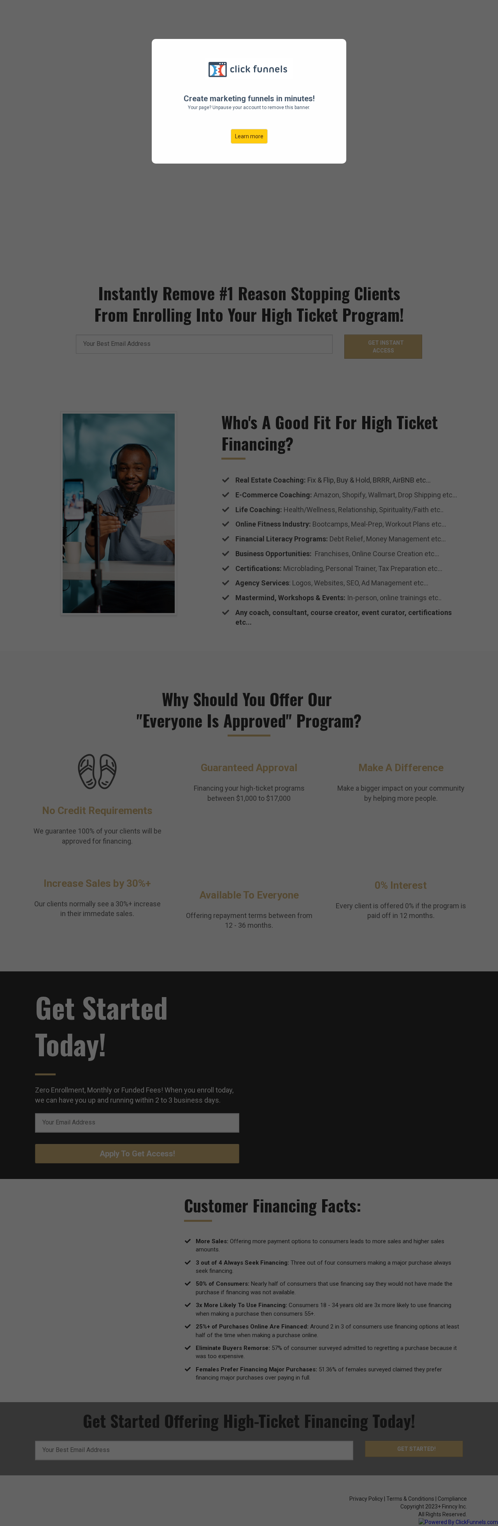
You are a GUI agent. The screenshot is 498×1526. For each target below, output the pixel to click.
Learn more (249, 136)
